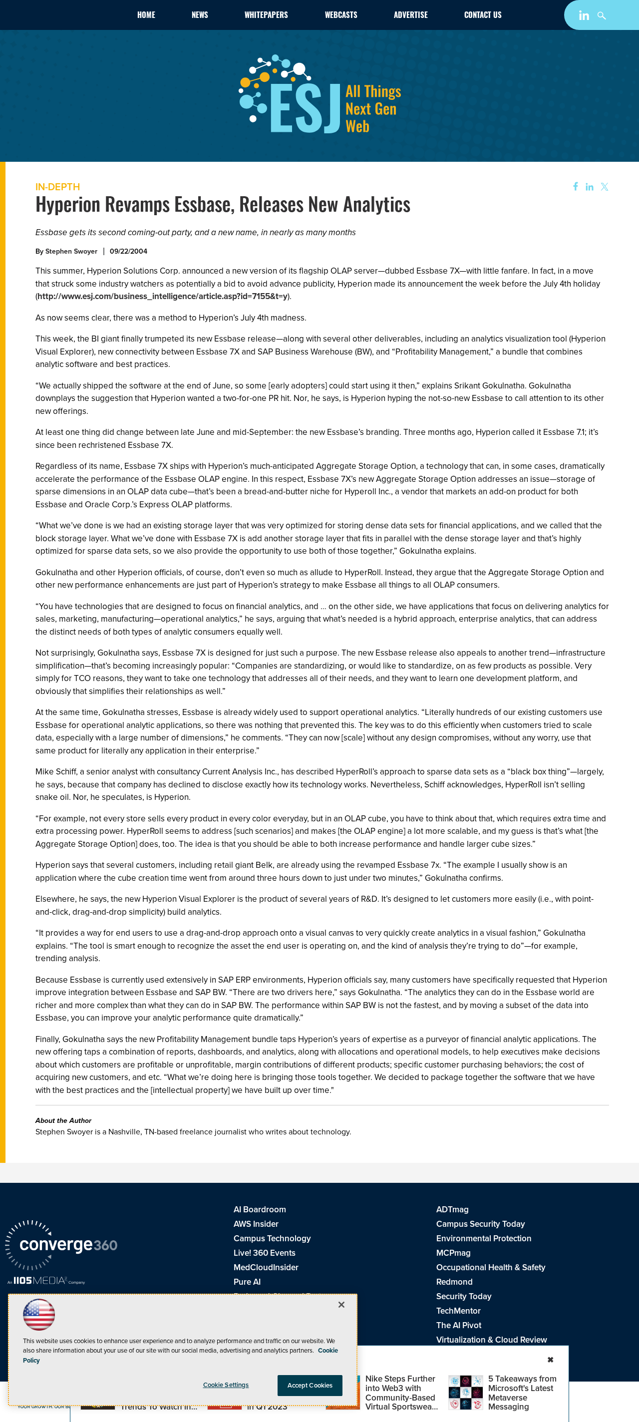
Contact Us (483, 16)
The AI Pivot (458, 1325)
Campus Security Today (480, 1224)
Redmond (454, 1282)
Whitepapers (266, 16)
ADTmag (452, 1209)
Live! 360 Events (265, 1253)
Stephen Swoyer (71, 251)
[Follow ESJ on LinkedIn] (585, 17)
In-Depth (57, 186)
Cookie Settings (226, 1385)
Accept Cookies (310, 1385)
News (200, 16)
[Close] (341, 1305)
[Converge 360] (61, 1246)
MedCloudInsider (266, 1267)
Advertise (411, 16)
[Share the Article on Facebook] (572, 187)
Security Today (464, 1296)
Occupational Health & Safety (491, 1267)
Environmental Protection (484, 1238)
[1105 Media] (46, 1281)
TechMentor (458, 1311)
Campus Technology (272, 1238)
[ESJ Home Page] (62, 17)
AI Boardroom (260, 1209)
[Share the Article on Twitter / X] (603, 187)
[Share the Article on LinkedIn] (588, 187)
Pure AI (247, 1282)
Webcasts (341, 16)
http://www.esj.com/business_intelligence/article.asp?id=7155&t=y (162, 296)
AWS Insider (256, 1224)
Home (146, 16)
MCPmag (453, 1253)
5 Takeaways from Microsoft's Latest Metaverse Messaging (522, 1393)
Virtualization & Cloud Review (491, 1340)
